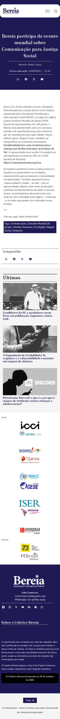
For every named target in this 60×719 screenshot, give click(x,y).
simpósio (18, 230)
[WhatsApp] (43, 607)
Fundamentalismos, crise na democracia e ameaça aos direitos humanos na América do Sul (29, 149)
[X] (17, 607)
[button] (18, 79)
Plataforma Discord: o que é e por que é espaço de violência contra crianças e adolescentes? (29, 401)
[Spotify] (36, 607)
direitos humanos (23, 227)
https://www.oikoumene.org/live (22, 162)
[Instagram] (11, 607)
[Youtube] (24, 607)
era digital (39, 227)
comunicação (18, 223)
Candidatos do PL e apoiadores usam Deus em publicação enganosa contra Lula (27, 315)
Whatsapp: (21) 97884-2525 (30, 599)
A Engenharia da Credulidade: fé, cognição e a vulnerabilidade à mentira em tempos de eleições (28, 358)
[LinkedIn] (30, 607)
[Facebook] (4, 607)
